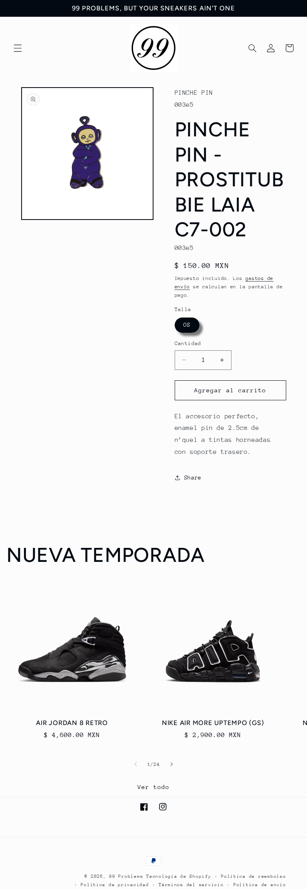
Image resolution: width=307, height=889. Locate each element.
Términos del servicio (191, 884)
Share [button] (192, 477)
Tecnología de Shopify (178, 876)
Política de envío (259, 884)
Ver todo (153, 786)
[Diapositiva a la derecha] (171, 764)
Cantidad (188, 343)
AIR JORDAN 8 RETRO (72, 723)
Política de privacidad (115, 884)
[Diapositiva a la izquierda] (135, 764)
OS (187, 325)
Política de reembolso (253, 876)
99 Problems (126, 876)
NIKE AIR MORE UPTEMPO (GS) (213, 723)
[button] (17, 48)
